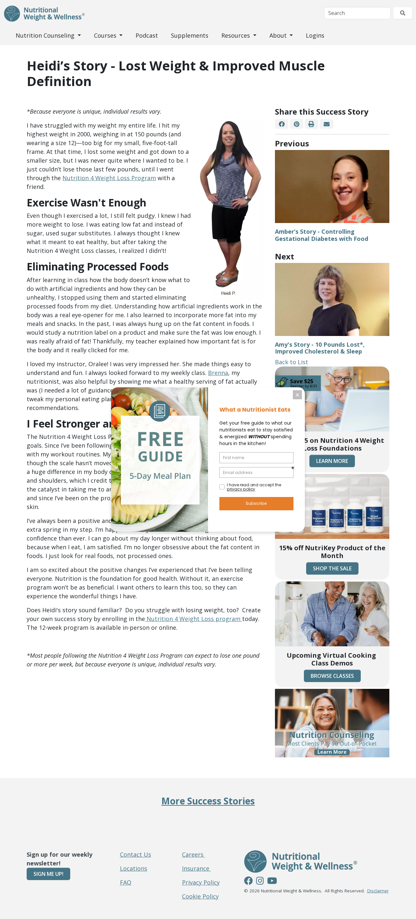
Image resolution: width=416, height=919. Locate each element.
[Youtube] (272, 882)
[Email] (326, 124)
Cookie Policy (200, 896)
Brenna (218, 373)
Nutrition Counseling (46, 35)
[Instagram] (260, 882)
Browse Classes (332, 675)
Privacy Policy (201, 882)
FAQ (125, 882)
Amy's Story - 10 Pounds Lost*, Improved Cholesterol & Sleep (320, 348)
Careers (193, 854)
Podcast (147, 35)
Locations (133, 868)
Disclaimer (378, 891)
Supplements (189, 35)
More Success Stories (208, 801)
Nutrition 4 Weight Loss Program (109, 178)
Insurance (196, 868)
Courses (106, 35)
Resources (236, 35)
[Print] (311, 124)
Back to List (291, 362)
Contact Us (135, 854)
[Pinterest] (296, 124)
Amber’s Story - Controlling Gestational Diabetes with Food (321, 235)
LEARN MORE (332, 461)
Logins (315, 35)
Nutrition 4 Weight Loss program (193, 619)
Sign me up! (48, 873)
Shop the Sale (332, 568)
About (278, 35)
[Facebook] (281, 124)
